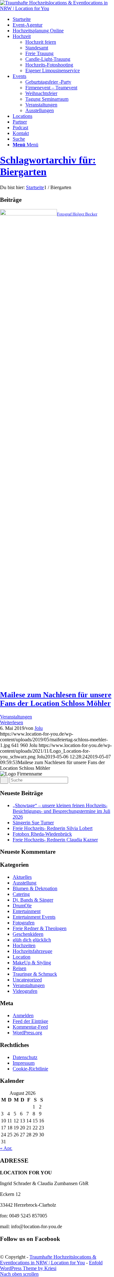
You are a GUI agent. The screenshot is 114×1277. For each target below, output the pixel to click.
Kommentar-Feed (30, 1027)
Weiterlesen (11, 722)
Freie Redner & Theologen (39, 928)
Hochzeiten (24, 945)
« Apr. (6, 1148)
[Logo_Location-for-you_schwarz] (57, 8)
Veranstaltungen (16, 716)
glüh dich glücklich (32, 939)
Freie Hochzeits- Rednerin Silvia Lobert (52, 828)
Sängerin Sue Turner (33, 822)
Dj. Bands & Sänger (33, 900)
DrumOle (22, 905)
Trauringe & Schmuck (35, 974)
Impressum (24, 1063)
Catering (21, 894)
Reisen (19, 968)
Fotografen (24, 922)
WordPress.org (27, 1032)
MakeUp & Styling (32, 962)
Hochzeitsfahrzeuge (32, 951)
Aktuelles (22, 877)
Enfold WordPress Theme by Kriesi (51, 1265)
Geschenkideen (28, 934)
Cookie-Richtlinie (30, 1068)
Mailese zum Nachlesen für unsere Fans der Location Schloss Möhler (55, 699)
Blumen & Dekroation (35, 888)
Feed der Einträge (30, 1021)
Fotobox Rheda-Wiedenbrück (42, 834)
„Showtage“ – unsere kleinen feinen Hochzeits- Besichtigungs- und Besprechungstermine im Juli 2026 (61, 811)
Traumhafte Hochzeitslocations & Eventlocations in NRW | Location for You (48, 1259)
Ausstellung (24, 882)
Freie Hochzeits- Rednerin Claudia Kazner (55, 839)
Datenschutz (25, 1057)
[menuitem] (63, 19)
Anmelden (23, 1015)
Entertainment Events (34, 917)
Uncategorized (27, 979)
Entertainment (27, 911)
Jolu (39, 728)
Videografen (25, 991)
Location (21, 957)
